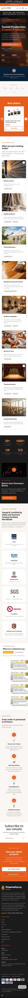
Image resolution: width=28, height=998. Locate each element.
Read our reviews (21, 14)
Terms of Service (12, 974)
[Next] (26, 119)
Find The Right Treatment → (11, 44)
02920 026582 (5, 950)
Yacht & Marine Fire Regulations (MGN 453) (11, 932)
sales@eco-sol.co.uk (6, 955)
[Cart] (23, 8)
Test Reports (4, 934)
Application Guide (6, 939)
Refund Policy (21, 974)
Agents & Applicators (6, 929)
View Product (14, 128)
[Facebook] (2, 995)
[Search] (17, 8)
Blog (3, 941)
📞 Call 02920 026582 (14, 869)
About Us (4, 924)
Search (3, 920)
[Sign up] (22, 838)
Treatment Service (6, 937)
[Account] (20, 8)
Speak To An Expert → (7, 48)
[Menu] (26, 8)
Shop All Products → (9, 498)
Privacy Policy (4, 974)
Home (3, 922)
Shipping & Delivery (6, 976)
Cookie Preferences (16, 976)
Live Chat (20, 2)
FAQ (3, 927)
